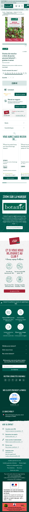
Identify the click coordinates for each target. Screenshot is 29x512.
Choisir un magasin (20, 106)
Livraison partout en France (8, 333)
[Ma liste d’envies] (22, 6)
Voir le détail (5, 67)
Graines (24, 221)
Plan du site (19, 467)
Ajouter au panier (20, 94)
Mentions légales (22, 463)
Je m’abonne (14, 369)
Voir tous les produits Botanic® (14, 227)
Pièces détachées (11, 467)
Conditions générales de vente (14, 460)
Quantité (4, 77)
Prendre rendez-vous (10, 436)
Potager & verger (9, 12)
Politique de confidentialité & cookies (14, 465)
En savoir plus (7, 115)
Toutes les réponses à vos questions (13, 431)
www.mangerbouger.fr (16, 476)
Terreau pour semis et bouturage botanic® (10, 162)
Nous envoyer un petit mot (11, 447)
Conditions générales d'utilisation (10, 463)
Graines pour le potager (18, 12)
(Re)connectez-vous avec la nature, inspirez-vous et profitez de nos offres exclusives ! (14, 361)
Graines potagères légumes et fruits (10, 13)
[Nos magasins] (16, 6)
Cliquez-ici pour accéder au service (12, 441)
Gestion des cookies (14, 470)
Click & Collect (20, 317)
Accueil (3, 12)
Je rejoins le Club (19, 115)
